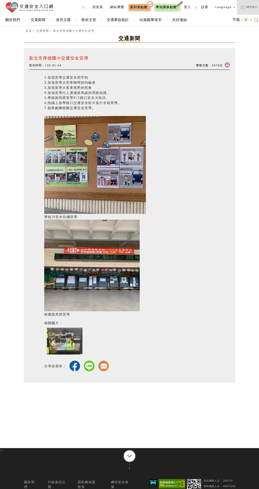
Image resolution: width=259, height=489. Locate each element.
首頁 (29, 30)
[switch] (248, 7)
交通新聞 (38, 20)
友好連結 (179, 20)
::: (83, 7)
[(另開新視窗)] (172, 483)
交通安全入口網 (30, 7)
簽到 (139, 7)
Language (223, 7)
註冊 (204, 7)
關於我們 (12, 20)
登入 (187, 7)
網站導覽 (117, 7)
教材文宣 (88, 20)
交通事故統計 (118, 20)
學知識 (166, 7)
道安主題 (63, 20)
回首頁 (97, 7)
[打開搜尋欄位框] (256, 20)
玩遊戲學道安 (151, 20)
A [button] (246, 19)
